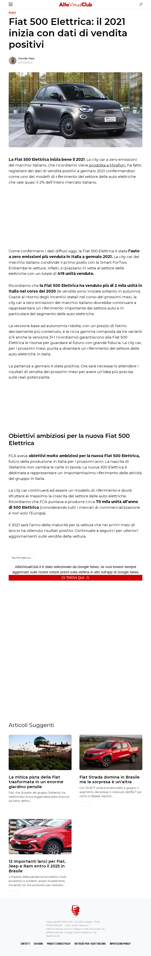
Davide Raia (26, 58)
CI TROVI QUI (73, 578)
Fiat (12, 13)
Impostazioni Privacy (120, 943)
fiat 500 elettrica (21, 557)
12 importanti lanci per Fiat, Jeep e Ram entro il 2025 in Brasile (37, 866)
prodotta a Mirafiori (106, 165)
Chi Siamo (38, 943)
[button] (11, 4)
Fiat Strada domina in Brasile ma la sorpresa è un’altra (109, 779)
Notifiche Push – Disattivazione (90, 943)
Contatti (25, 943)
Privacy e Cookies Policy (59, 943)
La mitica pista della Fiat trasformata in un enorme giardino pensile (36, 782)
